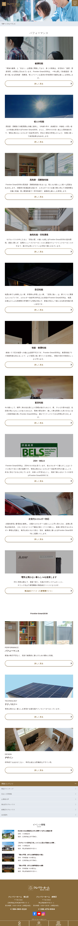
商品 (19, 925)
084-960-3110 (19, 909)
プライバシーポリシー (39, 919)
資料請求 (58, 925)
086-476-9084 (47, 909)
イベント (39, 925)
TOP (3, 24)
